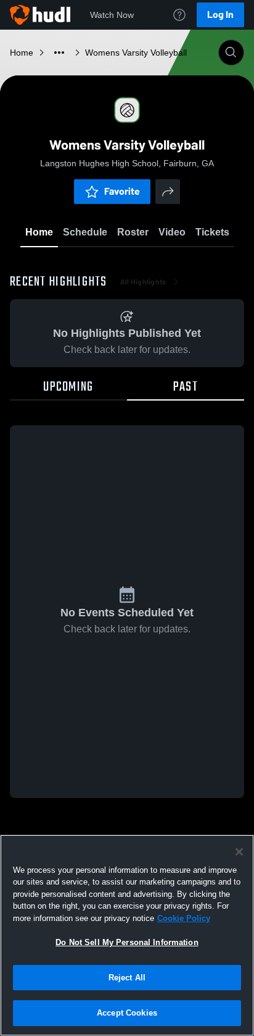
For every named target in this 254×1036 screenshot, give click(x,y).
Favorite (122, 191)
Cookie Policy (183, 918)
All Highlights (143, 282)
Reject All (127, 977)
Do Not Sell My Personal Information (127, 942)
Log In (220, 14)
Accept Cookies (127, 1012)
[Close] (239, 851)
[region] (127, 935)
